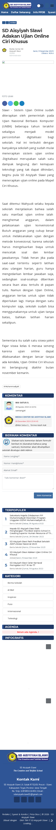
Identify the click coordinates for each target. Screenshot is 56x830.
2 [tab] (28, 688)
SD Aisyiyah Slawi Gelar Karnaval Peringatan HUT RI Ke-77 (26, 564)
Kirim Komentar (44, 495)
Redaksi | (7, 814)
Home (4, 12)
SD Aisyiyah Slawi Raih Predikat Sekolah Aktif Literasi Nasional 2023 (30, 542)
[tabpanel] (28, 667)
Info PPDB (39, 12)
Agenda (11, 627)
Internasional (14, 611)
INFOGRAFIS (14, 637)
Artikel (13, 22)
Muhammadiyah (12, 386)
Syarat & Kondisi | (21, 814)
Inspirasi (12, 597)
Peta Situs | (36, 814)
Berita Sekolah (16, 523)
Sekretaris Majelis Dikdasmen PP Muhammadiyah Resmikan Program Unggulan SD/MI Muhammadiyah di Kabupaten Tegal (28, 519)
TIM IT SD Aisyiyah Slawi (36, 820)
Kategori (12, 576)
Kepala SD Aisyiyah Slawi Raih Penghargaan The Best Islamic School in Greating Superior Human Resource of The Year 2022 (31, 532)
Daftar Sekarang (20, 12)
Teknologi (12, 618)
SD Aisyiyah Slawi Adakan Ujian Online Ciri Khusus (31, 553)
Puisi (10, 604)
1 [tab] (27, 688)
